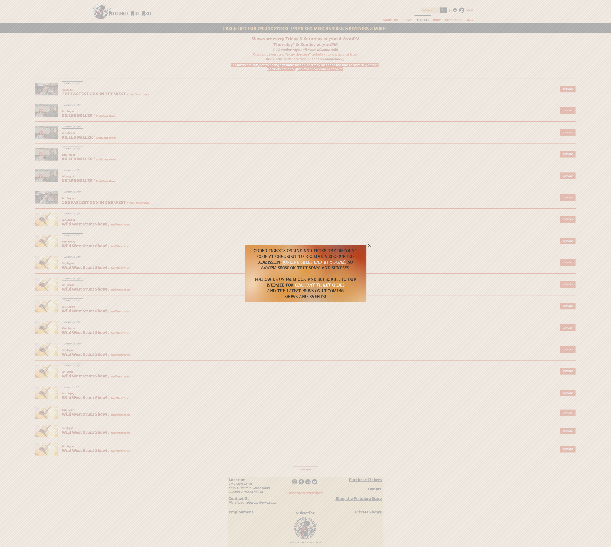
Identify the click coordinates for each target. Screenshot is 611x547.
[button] (369, 245)
